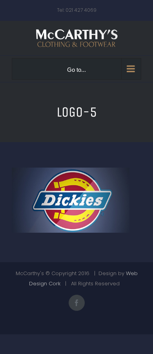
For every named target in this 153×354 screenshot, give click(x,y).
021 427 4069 (81, 10)
